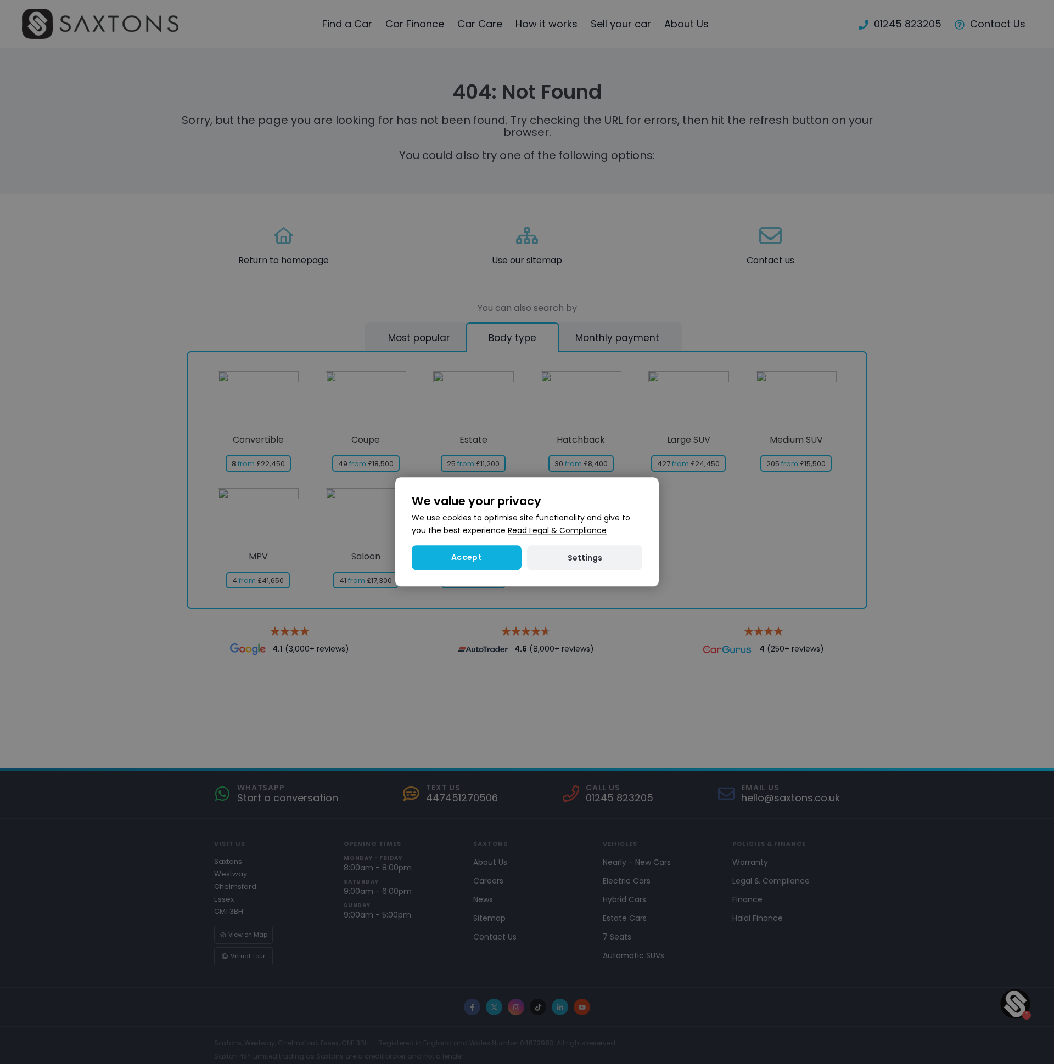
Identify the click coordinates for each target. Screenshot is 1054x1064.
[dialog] (527, 531)
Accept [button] (466, 557)
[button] (584, 558)
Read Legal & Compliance (557, 530)
